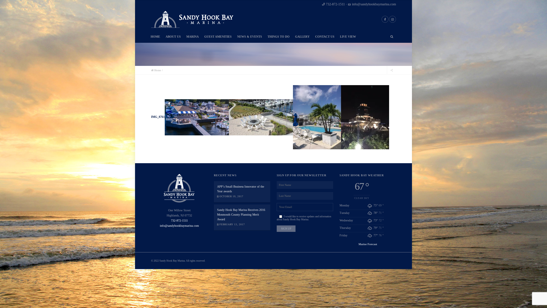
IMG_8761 (158, 116)
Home (157, 70)
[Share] (391, 70)
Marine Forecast (368, 244)
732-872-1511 (335, 4)
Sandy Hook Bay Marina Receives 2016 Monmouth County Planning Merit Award (241, 214)
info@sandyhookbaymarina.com (374, 4)
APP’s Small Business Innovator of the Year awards (240, 189)
